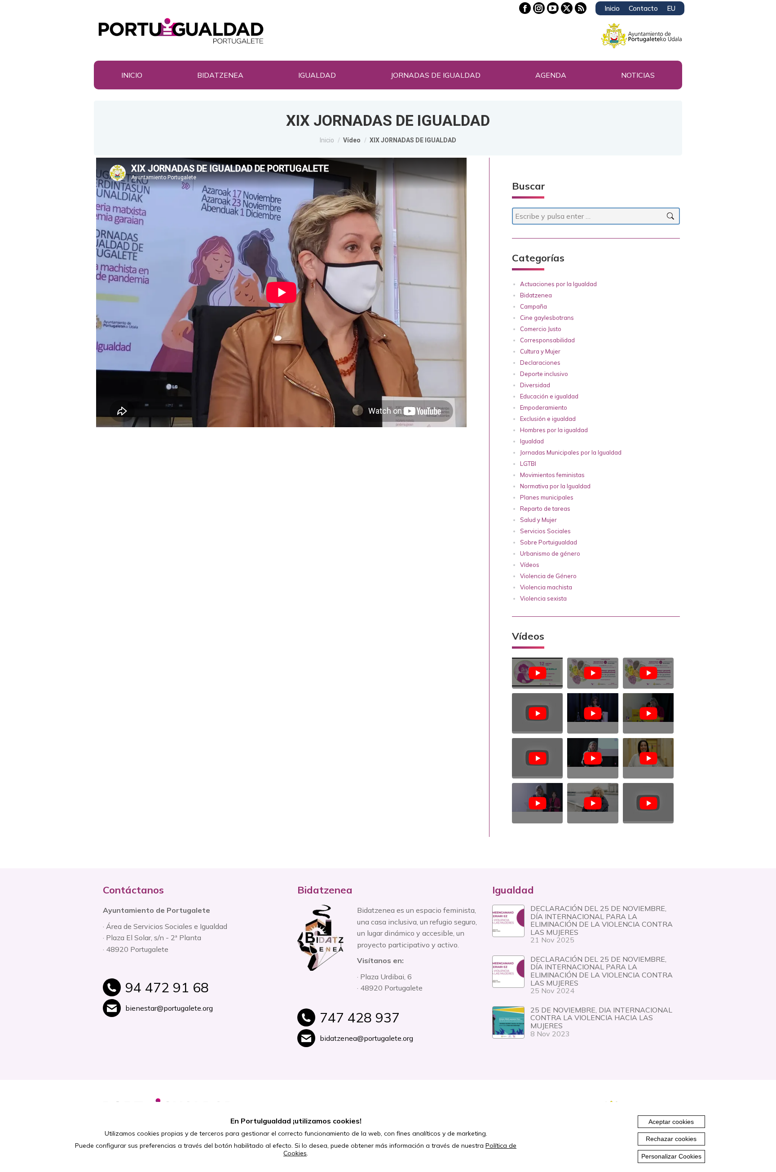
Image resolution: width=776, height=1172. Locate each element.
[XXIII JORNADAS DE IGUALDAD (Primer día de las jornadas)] (648, 673)
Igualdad (532, 441)
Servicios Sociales (545, 531)
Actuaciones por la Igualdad (558, 283)
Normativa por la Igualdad (555, 486)
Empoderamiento (543, 407)
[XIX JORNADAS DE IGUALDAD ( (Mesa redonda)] (648, 803)
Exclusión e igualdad (548, 418)
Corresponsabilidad (547, 340)
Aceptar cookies (671, 1121)
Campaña (533, 306)
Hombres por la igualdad (554, 429)
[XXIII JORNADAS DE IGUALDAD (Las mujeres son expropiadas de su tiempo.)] (537, 673)
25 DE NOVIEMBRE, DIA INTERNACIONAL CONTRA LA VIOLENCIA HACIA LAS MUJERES (601, 1017)
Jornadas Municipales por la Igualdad (571, 452)
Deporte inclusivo (544, 373)
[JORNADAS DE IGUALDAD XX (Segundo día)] (648, 753)
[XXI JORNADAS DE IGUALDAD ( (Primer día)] (537, 758)
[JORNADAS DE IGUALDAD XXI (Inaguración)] (592, 753)
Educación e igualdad (549, 396)
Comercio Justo (540, 328)
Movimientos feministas (552, 474)
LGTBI (528, 463)
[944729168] (204, 992)
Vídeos (529, 564)
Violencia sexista (543, 598)
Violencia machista (546, 587)
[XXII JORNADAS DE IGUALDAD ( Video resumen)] (648, 708)
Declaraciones (540, 362)
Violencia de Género (548, 575)
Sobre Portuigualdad (548, 542)
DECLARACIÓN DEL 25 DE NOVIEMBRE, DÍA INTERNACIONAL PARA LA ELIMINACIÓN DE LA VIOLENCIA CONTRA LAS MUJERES (601, 920)
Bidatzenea (536, 295)
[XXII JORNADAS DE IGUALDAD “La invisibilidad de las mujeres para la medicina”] (537, 713)
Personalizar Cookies (671, 1156)
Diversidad (535, 385)
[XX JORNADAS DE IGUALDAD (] (592, 798)
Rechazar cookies (671, 1138)
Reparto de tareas (545, 508)
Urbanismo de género (550, 553)
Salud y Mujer (538, 519)
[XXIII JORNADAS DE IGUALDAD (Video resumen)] (592, 673)
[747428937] (399, 1022)
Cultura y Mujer (540, 351)
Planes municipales (546, 497)
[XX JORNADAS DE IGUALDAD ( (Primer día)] (537, 798)
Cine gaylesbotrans (547, 317)
